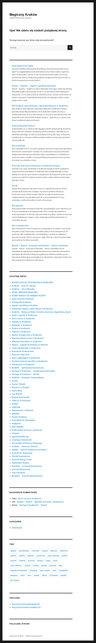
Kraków (22, 560)
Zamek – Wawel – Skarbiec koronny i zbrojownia (40, 502)
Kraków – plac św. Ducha (24, 286)
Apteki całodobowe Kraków (25, 305)
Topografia (63, 570)
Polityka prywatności (34, 636)
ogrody (44, 565)
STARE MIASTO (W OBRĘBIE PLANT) (29, 295)
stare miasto (45, 570)
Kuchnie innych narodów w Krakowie (30, 361)
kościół (13, 560)
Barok (15, 185)
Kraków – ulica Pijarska (23, 289)
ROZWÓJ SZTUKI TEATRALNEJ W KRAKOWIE (32, 282)
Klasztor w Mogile (20, 387)
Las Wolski (17, 394)
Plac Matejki (18, 427)
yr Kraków (54, 575)
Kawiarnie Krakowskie (23, 351)
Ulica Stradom (18, 472)
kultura (40, 560)
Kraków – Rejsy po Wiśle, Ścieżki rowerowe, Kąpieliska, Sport (41, 312)
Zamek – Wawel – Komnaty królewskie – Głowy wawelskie (40, 245)
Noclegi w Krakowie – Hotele (25, 374)
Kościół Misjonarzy (21, 469)
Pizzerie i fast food (20, 354)
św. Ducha (14, 580)
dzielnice (64, 550)
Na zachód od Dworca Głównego (27, 443)
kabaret (31, 555)
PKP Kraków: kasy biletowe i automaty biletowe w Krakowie (40, 106)
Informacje (17, 527)
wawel (36, 575)
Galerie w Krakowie (21, 331)
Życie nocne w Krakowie (23, 318)
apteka (13, 550)
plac (60, 565)
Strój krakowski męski (22, 66)
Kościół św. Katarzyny (22, 453)
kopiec (64, 555)
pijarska (53, 565)
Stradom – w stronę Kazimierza (27, 466)
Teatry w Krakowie (21, 328)
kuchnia (31, 560)
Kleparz (15, 433)
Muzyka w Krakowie (21, 322)
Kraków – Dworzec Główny (25, 446)
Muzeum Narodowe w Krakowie (27, 341)
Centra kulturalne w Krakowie (26, 348)
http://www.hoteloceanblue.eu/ (26, 607)
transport (14, 575)
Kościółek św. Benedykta (23, 420)
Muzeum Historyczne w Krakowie (28, 338)
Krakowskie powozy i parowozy (27, 430)
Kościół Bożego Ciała (22, 459)
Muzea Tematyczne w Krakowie (27, 335)
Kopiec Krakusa (19, 417)
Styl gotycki (17, 205)
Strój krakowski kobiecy (23, 126)
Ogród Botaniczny (20, 436)
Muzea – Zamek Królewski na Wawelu (30, 345)
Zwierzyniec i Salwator (22, 410)
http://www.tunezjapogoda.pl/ (26, 604)
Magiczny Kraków (23, 14)
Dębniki (15, 413)
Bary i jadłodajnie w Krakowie (26, 358)
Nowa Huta (17, 390)
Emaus (15, 404)
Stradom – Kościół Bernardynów (27, 476)
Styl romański (18, 146)
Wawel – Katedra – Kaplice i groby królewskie (34, 86)
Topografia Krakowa (21, 302)
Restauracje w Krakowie (23, 364)
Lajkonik (16, 407)
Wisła (44, 575)
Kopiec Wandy (18, 384)
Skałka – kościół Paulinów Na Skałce (29, 449)
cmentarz (35, 550)
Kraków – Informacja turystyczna (28, 368)
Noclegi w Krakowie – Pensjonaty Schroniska (33, 371)
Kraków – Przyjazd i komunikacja (28, 377)
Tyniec (15, 381)
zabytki (63, 575)
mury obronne (16, 565)
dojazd (45, 550)
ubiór (22, 575)
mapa (48, 560)
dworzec (53, 550)
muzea (27, 565)
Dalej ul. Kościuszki (21, 400)
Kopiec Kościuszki (21, 397)
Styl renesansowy (20, 225)
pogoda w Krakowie (18, 570)
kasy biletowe (53, 555)
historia (22, 555)
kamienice (41, 555)
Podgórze (16, 423)
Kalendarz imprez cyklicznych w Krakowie (32, 309)
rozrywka (33, 570)
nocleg (36, 565)
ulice (29, 575)
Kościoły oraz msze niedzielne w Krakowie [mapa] (36, 166)
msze (55, 560)
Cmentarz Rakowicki (22, 440)
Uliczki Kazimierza (21, 456)
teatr (54, 570)
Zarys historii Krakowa (23, 299)
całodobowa (24, 550)
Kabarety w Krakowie (22, 325)
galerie (13, 555)
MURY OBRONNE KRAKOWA (25, 292)
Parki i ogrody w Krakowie (24, 315)
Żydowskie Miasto (20, 463)
